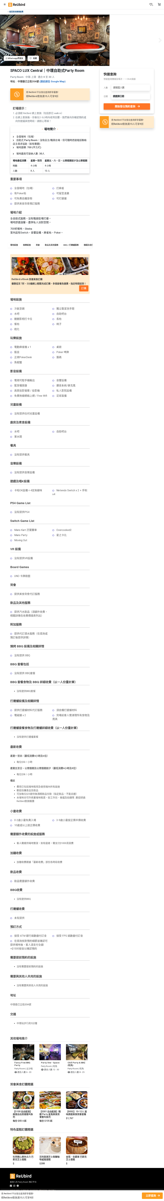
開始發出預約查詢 (125, 106)
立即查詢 (151, 1195)
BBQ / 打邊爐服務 (71, 245)
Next (160, 40)
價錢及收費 (88, 245)
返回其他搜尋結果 (16, 12)
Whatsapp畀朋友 (15, 58)
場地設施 (14, 245)
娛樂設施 (27, 245)
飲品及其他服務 (51, 245)
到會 (38, 245)
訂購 (83, 288)
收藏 (34, 58)
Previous (4, 40)
